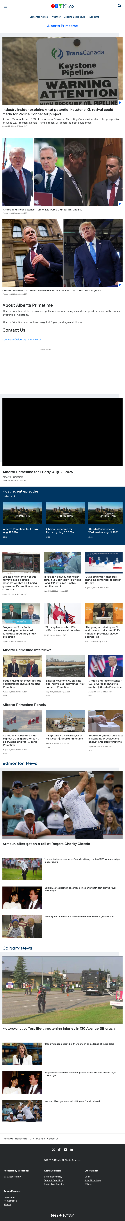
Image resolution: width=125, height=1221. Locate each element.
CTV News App (37, 1138)
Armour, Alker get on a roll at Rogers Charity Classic (46, 844)
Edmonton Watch (39, 17)
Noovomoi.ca (10, 1200)
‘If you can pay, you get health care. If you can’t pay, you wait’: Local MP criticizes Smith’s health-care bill (62, 581)
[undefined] (22, 520)
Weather (56, 17)
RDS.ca (7, 1204)
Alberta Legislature (74, 17)
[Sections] (5, 6)
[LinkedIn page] (71, 1149)
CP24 (87, 1176)
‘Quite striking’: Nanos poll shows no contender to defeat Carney (103, 580)
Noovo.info (9, 1197)
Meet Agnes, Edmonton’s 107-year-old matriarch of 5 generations (79, 916)
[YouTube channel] (65, 1149)
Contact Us (52, 1138)
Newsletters (21, 1138)
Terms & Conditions (53, 1180)
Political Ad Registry (54, 1184)
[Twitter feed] (53, 1149)
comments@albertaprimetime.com (22, 339)
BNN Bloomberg (93, 1180)
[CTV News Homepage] (62, 6)
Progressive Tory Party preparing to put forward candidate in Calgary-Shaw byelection (19, 632)
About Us (94, 17)
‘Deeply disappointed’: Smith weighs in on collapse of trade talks (79, 1044)
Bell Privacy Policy (53, 1176)
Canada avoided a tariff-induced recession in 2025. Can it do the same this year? (51, 290)
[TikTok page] (59, 1149)
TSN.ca (88, 1184)
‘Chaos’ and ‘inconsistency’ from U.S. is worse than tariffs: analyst (42, 209)
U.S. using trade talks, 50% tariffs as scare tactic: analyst (62, 629)
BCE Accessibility (12, 1176)
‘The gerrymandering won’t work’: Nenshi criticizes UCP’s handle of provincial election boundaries (102, 632)
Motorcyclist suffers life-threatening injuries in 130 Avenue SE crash (58, 1028)
